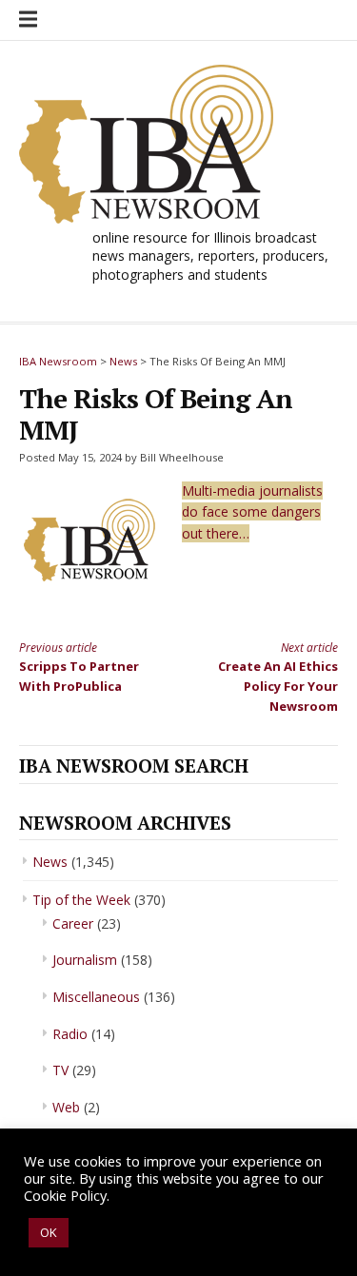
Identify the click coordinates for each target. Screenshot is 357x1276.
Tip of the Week (81, 900)
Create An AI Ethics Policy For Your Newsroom (278, 677)
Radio (70, 1034)
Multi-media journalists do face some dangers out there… (252, 511)
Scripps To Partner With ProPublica (79, 667)
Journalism (84, 960)
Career (72, 923)
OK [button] (48, 1232)
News (50, 862)
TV (60, 1070)
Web (66, 1107)
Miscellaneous (96, 997)
